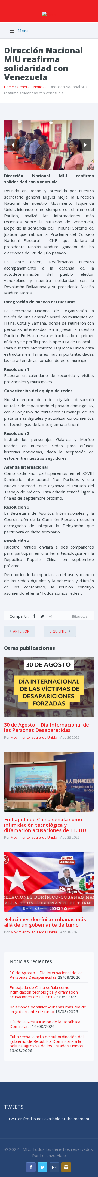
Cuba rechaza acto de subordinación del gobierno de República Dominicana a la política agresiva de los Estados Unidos (47, 1041)
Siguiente (58, 631)
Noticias (40, 86)
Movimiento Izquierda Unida (34, 737)
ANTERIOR (21, 631)
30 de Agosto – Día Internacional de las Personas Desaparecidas (46, 727)
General (23, 86)
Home (9, 86)
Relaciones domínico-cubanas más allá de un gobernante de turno (45, 922)
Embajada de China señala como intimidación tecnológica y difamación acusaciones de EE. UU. (45, 824)
